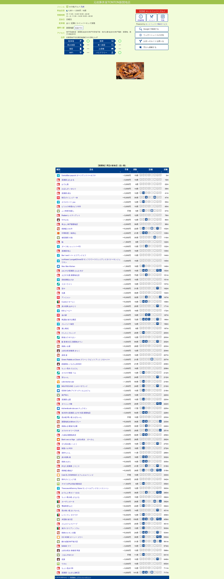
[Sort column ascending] (60, 171)
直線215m (78, 28)
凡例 (82, 6)
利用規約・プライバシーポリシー (80, 577)
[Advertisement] (97, 70)
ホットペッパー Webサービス (156, 24)
